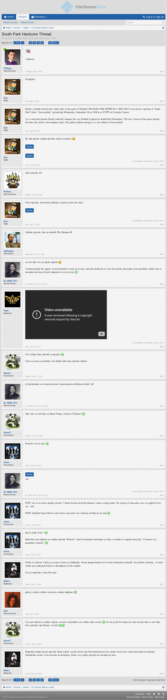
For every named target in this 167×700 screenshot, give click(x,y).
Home (154, 694)
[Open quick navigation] (163, 27)
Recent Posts (27, 22)
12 (30, 43)
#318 (162, 614)
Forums (23, 16)
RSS (163, 694)
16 (46, 43)
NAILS (7, 581)
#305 (162, 195)
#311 (162, 406)
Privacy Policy (147, 697)
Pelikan (7, 191)
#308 (162, 284)
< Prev (17, 43)
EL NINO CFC (10, 281)
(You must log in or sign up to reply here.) (149, 680)
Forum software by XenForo (24, 697)
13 (34, 43)
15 (42, 43)
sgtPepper (9, 251)
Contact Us (139, 694)
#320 (162, 674)
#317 (162, 584)
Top (159, 694)
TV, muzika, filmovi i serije (23, 38)
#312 (162, 436)
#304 (162, 165)
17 (50, 43)
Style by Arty (160, 697)
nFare (6, 462)
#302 (162, 101)
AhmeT (7, 373)
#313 (162, 466)
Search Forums (10, 22)
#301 (162, 71)
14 (38, 43)
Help (148, 694)
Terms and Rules (133, 697)
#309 (162, 347)
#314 (162, 495)
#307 (162, 254)
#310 (162, 376)
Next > (55, 43)
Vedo (6, 310)
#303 (162, 131)
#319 (162, 644)
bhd (6, 611)
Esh (44, 38)
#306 (162, 224)
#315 (162, 525)
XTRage (7, 68)
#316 (162, 555)
